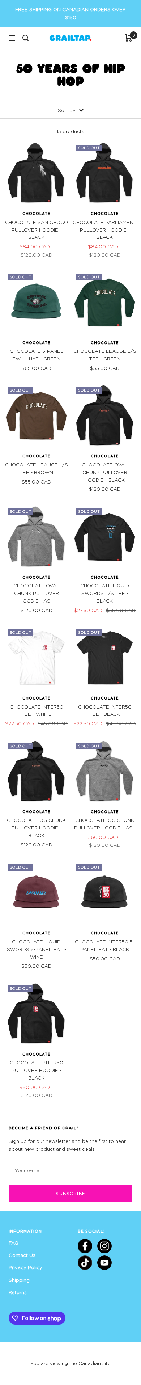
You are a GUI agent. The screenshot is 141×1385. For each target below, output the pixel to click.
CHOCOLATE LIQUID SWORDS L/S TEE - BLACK (104, 593)
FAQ (13, 1243)
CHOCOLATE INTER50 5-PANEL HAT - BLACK (104, 945)
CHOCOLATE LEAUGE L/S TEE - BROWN (36, 468)
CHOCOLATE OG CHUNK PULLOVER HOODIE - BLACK (36, 827)
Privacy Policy (25, 1267)
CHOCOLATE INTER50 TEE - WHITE (36, 710)
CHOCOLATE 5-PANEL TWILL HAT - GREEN (36, 355)
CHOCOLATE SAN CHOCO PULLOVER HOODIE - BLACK (36, 229)
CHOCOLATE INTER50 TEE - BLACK (105, 710)
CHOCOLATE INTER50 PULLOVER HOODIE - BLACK (36, 1070)
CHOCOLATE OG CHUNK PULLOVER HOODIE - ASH (105, 824)
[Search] (25, 38)
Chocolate (36, 213)
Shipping (19, 1280)
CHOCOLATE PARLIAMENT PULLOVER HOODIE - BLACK (105, 229)
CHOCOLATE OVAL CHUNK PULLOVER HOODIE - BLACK (105, 472)
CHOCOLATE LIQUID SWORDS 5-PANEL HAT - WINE (36, 949)
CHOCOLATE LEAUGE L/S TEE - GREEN (104, 355)
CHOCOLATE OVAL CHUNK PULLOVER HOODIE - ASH (36, 593)
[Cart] (128, 38)
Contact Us (22, 1255)
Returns (18, 1292)
